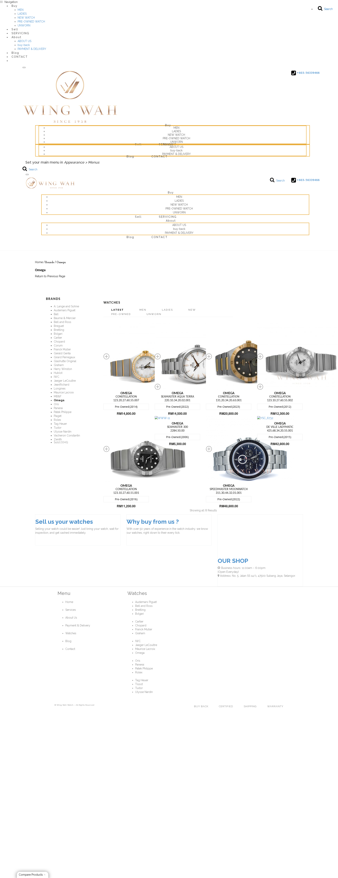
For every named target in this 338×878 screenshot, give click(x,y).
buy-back (24, 45)
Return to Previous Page (50, 276)
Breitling (59, 329)
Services (70, 609)
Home (39, 262)
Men (142, 309)
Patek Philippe (62, 412)
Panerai (58, 408)
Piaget (57, 415)
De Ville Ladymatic (279, 425)
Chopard (59, 341)
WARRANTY (275, 706)
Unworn (154, 314)
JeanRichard (61, 384)
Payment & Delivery (77, 625)
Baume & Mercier (65, 318)
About (17, 37)
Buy (15, 5)
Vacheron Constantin (67, 435)
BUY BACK (201, 706)
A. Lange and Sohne (66, 306)
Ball (56, 314)
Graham (59, 365)
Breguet (59, 325)
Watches (70, 633)
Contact (70, 648)
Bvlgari (58, 333)
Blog (130, 156)
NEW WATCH (26, 17)
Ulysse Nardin (62, 431)
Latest (117, 309)
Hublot (58, 372)
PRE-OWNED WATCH (31, 21)
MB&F (57, 396)
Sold (57, 442)
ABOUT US (24, 41)
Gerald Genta (62, 353)
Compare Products (31, 874)
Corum (58, 345)
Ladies (167, 309)
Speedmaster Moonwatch (229, 487)
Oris (56, 404)
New (192, 309)
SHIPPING (250, 706)
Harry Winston (63, 369)
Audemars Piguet (64, 310)
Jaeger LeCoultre (65, 380)
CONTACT (20, 56)
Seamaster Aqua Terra (177, 395)
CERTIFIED (226, 706)
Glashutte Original (65, 361)
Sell (138, 144)
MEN (20, 9)
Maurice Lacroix (64, 392)
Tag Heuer (60, 423)
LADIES (22, 13)
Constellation (126, 395)
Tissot (139, 684)
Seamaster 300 (177, 425)
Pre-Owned (121, 314)
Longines (60, 388)
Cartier (58, 337)
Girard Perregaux (64, 357)
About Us (71, 617)
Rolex (57, 419)
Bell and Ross (62, 322)
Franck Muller (62, 349)
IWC (56, 376)
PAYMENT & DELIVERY (32, 48)
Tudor (57, 427)
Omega (140, 652)
